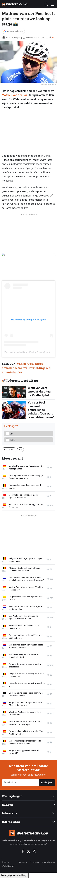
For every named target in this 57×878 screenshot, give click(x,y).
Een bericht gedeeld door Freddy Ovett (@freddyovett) (30, 352)
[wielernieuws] (28, 833)
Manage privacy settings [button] (14, 875)
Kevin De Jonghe (13, 38)
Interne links (11, 821)
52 (53, 38)
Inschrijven (47, 782)
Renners (7, 804)
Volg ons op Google (15, 31)
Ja (11, 433)
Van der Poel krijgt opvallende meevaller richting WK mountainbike (26, 368)
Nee (12, 439)
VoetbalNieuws (48, 862)
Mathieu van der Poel (15, 95)
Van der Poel (9, 449)
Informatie (9, 813)
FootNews (34, 862)
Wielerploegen (12, 796)
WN (20, 449)
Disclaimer (22, 862)
